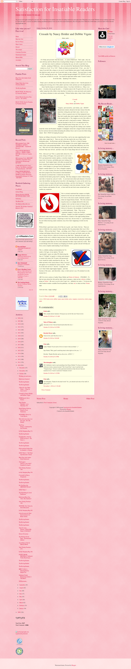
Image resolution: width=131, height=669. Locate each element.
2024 (19, 324)
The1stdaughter (48, 362)
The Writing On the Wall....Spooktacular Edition (25, 538)
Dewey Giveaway (23, 534)
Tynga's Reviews (22, 255)
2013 (19, 356)
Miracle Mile (19, 57)
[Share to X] (63, 296)
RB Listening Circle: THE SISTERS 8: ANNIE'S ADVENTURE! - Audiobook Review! (23, 145)
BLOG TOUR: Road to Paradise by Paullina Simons (24, 103)
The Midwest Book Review (23, 204)
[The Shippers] (111, 116)
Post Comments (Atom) (50, 402)
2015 (19, 350)
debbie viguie (57, 299)
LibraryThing (19, 192)
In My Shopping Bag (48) (26, 552)
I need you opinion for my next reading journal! (24, 257)
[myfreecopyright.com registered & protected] (24, 634)
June (20, 594)
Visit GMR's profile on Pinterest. (106, 56)
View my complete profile (110, 38)
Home (65, 398)
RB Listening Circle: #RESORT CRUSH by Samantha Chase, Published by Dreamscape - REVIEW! (24, 160)
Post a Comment (46, 390)
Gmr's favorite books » (110, 143)
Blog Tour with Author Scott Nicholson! (23, 78)
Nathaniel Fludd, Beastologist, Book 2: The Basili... (25, 576)
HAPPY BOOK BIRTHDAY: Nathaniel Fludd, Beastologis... (26, 556)
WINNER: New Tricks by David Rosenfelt (26, 506)
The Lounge (19, 49)
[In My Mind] (104, 123)
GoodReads (19, 189)
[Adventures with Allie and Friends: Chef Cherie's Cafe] (104, 134)
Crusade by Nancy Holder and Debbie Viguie (26, 394)
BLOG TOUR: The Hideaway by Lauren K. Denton (23, 92)
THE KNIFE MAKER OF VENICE (24, 249)
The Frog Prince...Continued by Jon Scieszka (25, 426)
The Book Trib (19, 201)
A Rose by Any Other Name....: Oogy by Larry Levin (24, 389)
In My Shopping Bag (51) (26, 431)
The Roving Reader (21, 88)
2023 (19, 327)
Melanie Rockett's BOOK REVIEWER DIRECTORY (23, 195)
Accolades (18, 60)
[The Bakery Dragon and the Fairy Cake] (100, 140)
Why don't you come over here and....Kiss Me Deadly (25, 420)
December (22, 368)
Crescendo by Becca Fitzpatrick (24, 476)
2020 (19, 336)
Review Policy (19, 42)
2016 (19, 347)
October (21, 373)
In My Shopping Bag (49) (26, 510)
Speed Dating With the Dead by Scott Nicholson (25, 410)
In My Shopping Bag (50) (26, 472)
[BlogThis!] (61, 296)
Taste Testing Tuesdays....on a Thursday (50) (23, 404)
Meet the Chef (19, 39)
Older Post (90, 398)
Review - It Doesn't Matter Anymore (24, 285)
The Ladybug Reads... (24, 282)
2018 (19, 342)
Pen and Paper (22, 247)
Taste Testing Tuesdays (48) (25, 502)
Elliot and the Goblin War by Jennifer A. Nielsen (26, 449)
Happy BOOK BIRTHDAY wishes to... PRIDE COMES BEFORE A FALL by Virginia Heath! (24, 153)
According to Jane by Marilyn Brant (24, 543)
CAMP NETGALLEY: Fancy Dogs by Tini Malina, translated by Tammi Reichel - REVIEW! (24, 167)
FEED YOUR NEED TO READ (28, 15)
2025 (19, 321)
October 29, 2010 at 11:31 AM (52, 316)
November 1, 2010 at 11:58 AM (52, 386)
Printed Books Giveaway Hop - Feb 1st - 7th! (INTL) (24, 97)
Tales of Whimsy (48, 322)
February (22, 605)
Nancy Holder (69, 103)
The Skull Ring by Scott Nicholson (25, 493)
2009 (19, 612)
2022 (19, 330)
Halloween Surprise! (24, 379)
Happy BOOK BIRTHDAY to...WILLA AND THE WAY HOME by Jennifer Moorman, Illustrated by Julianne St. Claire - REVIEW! (24, 174)
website (83, 279)
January (21, 608)
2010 (44, 299)
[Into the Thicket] (104, 127)
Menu (17, 36)
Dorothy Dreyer (48, 333)
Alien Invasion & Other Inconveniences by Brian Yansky (25, 514)
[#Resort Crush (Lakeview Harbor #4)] (108, 110)
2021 (19, 333)
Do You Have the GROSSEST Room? (25, 486)
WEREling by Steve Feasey (24, 399)
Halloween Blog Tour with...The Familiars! (25, 498)
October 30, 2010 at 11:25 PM (51, 373)
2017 (19, 345)
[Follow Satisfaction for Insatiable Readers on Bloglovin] (106, 48)
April (21, 599)
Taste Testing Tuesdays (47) (25, 548)
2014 (19, 353)
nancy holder (64, 299)
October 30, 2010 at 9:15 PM (51, 357)
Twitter (46, 281)
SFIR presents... (23, 581)
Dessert (18, 47)
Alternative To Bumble (24, 264)
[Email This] (59, 296)
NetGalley (18, 199)
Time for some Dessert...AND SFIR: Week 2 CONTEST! (25, 529)
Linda (45, 311)
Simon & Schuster (74, 277)
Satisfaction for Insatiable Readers (55, 9)
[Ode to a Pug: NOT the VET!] (100, 133)
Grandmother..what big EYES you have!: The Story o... (25, 438)
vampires (74, 299)
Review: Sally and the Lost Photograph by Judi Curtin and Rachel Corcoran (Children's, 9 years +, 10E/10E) (25, 274)
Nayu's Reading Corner (24, 269)
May (20, 596)
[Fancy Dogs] (104, 111)
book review (50, 299)
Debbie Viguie (80, 103)
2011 (19, 362)
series (70, 299)
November (22, 371)
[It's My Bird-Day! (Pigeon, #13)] (108, 133)
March (21, 602)
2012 (19, 359)
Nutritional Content (21, 55)
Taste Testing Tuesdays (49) (25, 468)
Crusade (75, 99)
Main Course (19, 44)
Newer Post (41, 398)
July (20, 591)
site (75, 283)
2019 (19, 339)
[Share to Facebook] (65, 296)
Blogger (69, 409)
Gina (45, 344)
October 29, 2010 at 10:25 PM (51, 327)
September (22, 585)
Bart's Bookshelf (22, 263)
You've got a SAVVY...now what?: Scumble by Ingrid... (25, 463)
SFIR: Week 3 (22, 490)
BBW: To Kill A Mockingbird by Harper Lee (24, 570)
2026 (19, 318)
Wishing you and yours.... (25, 376)
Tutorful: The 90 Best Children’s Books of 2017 (24, 207)
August (21, 588)
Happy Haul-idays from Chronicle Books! (22, 84)
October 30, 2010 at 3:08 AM (51, 338)
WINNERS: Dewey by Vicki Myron (25, 415)
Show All (31, 289)
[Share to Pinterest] (67, 296)
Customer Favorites (21, 52)
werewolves (81, 299)
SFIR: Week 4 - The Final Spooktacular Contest (26, 453)
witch (86, 299)
